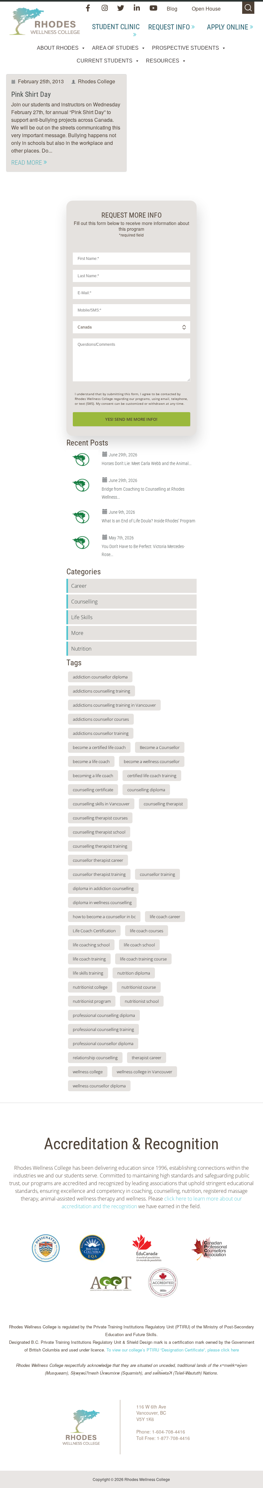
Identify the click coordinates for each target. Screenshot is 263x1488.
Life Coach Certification (94, 931)
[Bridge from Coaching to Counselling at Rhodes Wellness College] (82, 485)
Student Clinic (116, 27)
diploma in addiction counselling (103, 888)
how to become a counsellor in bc (104, 916)
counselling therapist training (100, 846)
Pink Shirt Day (31, 94)
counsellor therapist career (98, 860)
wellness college (88, 1072)
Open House (206, 8)
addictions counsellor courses (101, 719)
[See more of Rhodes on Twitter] (121, 8)
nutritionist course (139, 987)
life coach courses (146, 931)
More (77, 632)
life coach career (165, 916)
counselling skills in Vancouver (101, 804)
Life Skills (81, 617)
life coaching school (91, 945)
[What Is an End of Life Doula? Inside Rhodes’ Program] (82, 517)
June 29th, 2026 (123, 454)
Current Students (104, 60)
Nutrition (81, 648)
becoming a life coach (93, 775)
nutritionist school (142, 1001)
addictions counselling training (101, 691)
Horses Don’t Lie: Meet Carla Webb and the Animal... (146, 463)
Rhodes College (96, 81)
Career (79, 585)
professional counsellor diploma (103, 1043)
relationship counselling (95, 1057)
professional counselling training (103, 1029)
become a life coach (91, 761)
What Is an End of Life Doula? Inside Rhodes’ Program (148, 520)
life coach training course (143, 959)
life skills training (88, 973)
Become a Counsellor (160, 747)
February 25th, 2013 (41, 81)
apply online (227, 27)
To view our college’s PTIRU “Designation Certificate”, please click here (172, 1350)
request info (169, 27)
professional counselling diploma (104, 1015)
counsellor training (157, 874)
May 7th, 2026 (121, 537)
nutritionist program (92, 1001)
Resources (162, 60)
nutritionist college (90, 987)
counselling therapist (163, 804)
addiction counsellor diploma (100, 677)
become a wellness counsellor (152, 761)
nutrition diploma (133, 973)
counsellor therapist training (99, 874)
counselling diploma (146, 790)
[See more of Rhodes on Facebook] (89, 8)
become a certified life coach (99, 747)
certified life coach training (151, 775)
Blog (172, 8)
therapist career (146, 1057)
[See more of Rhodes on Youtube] (153, 8)
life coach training (89, 959)
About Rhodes (58, 48)
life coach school (139, 945)
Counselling (84, 601)
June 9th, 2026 (122, 512)
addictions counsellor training (101, 733)
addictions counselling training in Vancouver (114, 705)
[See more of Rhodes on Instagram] (105, 8)
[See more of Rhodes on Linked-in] (137, 8)
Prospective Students (185, 48)
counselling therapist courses (100, 818)
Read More (26, 162)
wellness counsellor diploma (99, 1086)
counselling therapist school (99, 832)
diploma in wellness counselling (102, 902)
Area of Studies (115, 48)
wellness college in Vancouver (144, 1072)
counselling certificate (93, 790)
